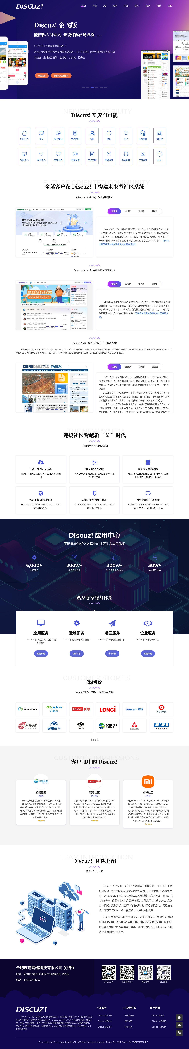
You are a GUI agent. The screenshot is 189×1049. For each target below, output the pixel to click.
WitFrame (54, 1042)
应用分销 (128, 1027)
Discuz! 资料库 (158, 1015)
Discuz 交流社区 (105, 1027)
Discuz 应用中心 (105, 1021)
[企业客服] (179, 1033)
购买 (137, 5)
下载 (126, 5)
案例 (115, 5)
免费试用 (42, 76)
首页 (83, 5)
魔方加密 (128, 1021)
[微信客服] (179, 1025)
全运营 (128, 211)
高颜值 (114, 211)
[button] (83, 87)
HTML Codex (122, 1042)
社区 (159, 5)
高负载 (141, 211)
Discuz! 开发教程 (159, 1027)
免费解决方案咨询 (61, 76)
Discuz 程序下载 (105, 1015)
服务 (148, 5)
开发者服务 (129, 1015)
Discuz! (84, 1042)
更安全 (155, 211)
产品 (94, 5)
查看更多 (94, 740)
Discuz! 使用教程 (159, 1021)
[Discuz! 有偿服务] (179, 1017)
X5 (104, 5)
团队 (170, 5)
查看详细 (41, 653)
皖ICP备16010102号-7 (138, 1042)
